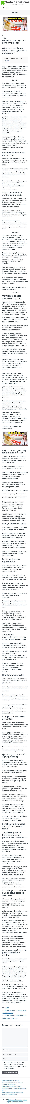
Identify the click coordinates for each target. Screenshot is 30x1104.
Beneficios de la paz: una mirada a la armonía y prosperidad (12, 1083)
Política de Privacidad (15, 1100)
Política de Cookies (17, 1102)
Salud (7, 1008)
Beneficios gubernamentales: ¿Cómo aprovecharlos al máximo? (12, 1093)
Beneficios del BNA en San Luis (10, 1080)
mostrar (7, 61)
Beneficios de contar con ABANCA (12, 1086)
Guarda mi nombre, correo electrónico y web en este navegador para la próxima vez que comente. (15, 1065)
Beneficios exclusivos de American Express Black (14, 1089)
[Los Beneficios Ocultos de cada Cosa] (15, 3)
